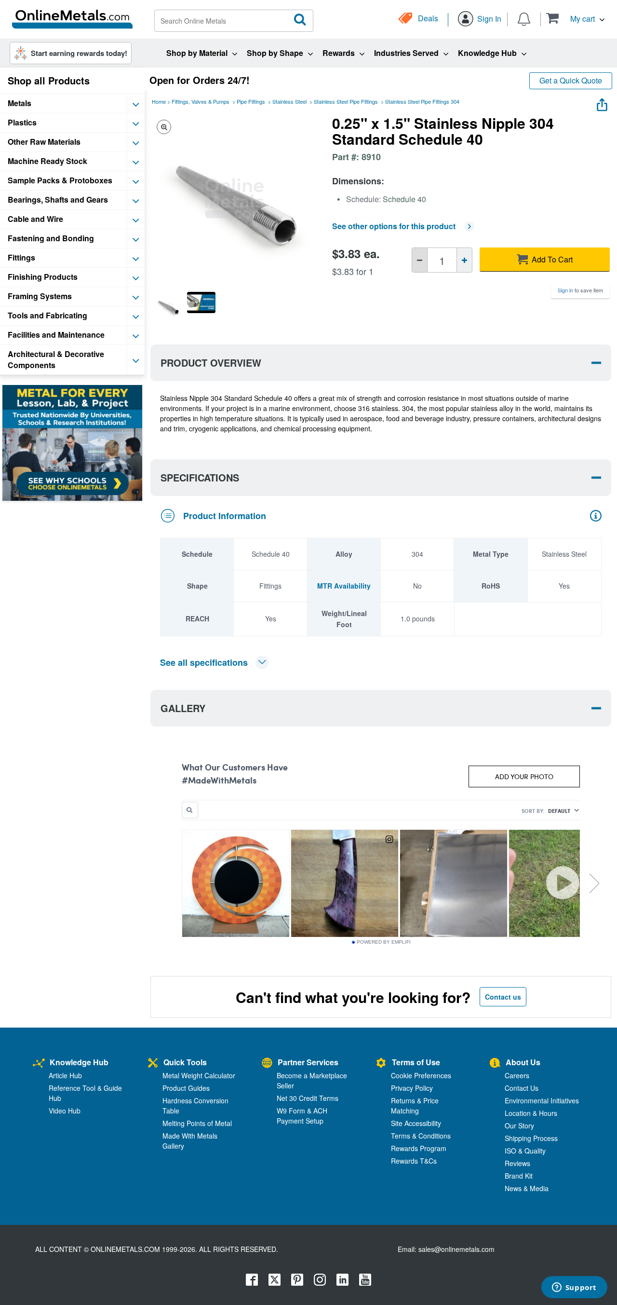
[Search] (300, 20)
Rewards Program (418, 1148)
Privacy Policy (412, 1088)
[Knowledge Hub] (39, 1064)
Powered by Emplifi (384, 942)
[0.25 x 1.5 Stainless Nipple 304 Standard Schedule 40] (168, 306)
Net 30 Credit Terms (307, 1098)
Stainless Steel (289, 101)
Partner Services (308, 1062)
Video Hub (64, 1110)
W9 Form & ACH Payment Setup (302, 1116)
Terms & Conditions (421, 1135)
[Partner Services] (267, 1064)
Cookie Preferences (421, 1075)
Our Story (519, 1125)
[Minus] (420, 260)
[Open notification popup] (524, 18)
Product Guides (186, 1088)
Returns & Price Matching (415, 1105)
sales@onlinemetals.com (456, 1249)
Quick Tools (185, 1062)
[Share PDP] (602, 102)
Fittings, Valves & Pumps (200, 101)
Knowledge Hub (79, 1062)
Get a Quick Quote (570, 80)
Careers (517, 1075)
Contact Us (521, 1088)
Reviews (517, 1163)
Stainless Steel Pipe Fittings (346, 101)
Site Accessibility (416, 1123)
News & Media (527, 1188)
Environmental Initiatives (542, 1100)
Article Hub (65, 1075)
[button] (575, 18)
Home (159, 101)
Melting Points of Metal (197, 1123)
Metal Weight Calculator (198, 1075)
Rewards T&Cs (414, 1161)
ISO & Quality (525, 1150)
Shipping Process (531, 1138)
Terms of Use (416, 1062)
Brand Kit (519, 1176)
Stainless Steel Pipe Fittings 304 (422, 101)
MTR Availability (344, 586)
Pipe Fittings (251, 101)
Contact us (503, 997)
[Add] (464, 260)
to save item (580, 290)
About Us (523, 1062)
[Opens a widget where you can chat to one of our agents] (574, 1288)
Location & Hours (531, 1113)
